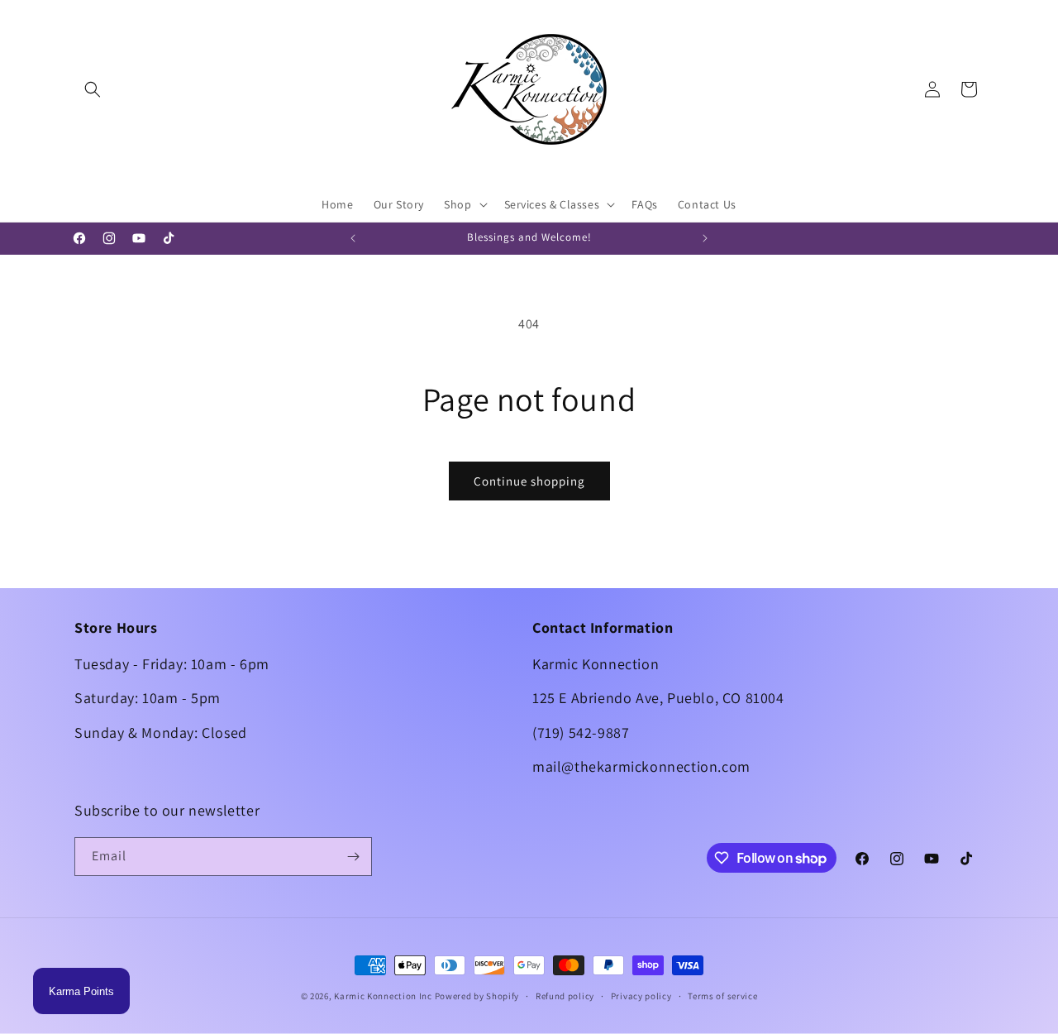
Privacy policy (641, 996)
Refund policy (565, 996)
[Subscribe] (353, 856)
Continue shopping (529, 481)
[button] (92, 89)
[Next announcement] (705, 238)
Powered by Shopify (477, 996)
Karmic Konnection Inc (383, 996)
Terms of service (722, 996)
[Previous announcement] (353, 238)
